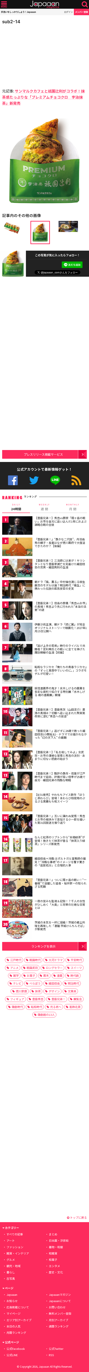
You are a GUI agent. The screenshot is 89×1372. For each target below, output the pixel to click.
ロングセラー (54, 968)
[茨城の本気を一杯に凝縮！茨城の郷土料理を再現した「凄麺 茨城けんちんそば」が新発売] (17, 930)
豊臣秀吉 (37, 999)
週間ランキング (58, 1326)
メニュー (4, 4)
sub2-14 (11, 21)
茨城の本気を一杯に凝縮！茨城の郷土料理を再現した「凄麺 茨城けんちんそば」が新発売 (60, 925)
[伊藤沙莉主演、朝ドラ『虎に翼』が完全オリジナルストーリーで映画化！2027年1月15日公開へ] (17, 632)
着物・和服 (56, 1247)
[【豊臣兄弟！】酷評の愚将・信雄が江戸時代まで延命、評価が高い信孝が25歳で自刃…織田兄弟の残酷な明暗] (17, 781)
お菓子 (31, 975)
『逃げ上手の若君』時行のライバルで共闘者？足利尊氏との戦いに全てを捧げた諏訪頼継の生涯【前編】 (60, 649)
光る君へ (55, 1007)
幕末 (46, 975)
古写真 (10, 1278)
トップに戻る (78, 1217)
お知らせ (12, 1301)
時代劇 (74, 975)
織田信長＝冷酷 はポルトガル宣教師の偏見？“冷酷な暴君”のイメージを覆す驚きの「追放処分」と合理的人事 (60, 861)
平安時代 (76, 960)
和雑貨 (53, 1253)
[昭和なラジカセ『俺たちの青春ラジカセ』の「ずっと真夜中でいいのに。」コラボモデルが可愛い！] (17, 675)
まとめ (53, 1234)
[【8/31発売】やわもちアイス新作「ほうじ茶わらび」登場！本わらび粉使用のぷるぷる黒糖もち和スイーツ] (17, 803)
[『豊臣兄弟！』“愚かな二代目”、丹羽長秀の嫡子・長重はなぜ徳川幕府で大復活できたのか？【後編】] (17, 547)
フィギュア (17, 999)
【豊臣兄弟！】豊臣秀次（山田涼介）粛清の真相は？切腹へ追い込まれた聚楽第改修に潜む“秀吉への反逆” (60, 712)
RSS (76, 480)
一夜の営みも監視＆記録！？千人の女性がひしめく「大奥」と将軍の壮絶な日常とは (60, 904)
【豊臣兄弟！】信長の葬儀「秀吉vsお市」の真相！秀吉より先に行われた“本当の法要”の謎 (61, 606)
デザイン (54, 991)
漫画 (59, 975)
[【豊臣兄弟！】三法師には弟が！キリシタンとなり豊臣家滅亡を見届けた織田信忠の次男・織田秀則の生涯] (17, 569)
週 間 (44, 507)
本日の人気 (13, 1326)
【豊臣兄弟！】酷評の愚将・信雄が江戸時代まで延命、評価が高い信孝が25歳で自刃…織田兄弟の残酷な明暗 (60, 776)
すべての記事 (14, 1234)
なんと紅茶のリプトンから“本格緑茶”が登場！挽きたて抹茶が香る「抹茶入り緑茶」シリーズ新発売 (60, 840)
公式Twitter (34, 480)
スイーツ (76, 968)
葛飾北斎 (75, 1007)
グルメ (10, 1260)
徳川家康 (21, 991)
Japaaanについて (60, 1301)
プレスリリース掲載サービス (43, 454)
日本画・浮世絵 (58, 1240)
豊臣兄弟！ (58, 999)
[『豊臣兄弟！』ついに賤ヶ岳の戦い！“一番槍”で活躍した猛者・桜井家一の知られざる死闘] (17, 888)
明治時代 (73, 983)
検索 (85, 4)
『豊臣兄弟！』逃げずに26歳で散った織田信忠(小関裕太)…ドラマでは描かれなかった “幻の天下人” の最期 (61, 734)
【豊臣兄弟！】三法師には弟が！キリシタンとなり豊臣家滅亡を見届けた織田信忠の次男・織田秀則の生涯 (60, 563)
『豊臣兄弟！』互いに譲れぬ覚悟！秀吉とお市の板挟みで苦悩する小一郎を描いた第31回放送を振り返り (60, 819)
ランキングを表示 (43, 946)
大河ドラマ (56, 960)
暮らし (10, 1272)
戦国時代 (35, 960)
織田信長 (54, 983)
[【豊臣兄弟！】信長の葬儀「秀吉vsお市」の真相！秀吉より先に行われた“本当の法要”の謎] (17, 611)
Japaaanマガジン (60, 1295)
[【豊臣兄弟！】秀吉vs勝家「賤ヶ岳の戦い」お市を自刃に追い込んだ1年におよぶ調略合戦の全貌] (17, 526)
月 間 (72, 507)
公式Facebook (13, 480)
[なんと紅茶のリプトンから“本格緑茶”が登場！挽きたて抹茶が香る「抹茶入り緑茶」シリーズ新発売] (17, 845)
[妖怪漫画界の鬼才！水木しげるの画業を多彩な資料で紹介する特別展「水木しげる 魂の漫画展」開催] (17, 696)
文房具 (72, 991)
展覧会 (77, 999)
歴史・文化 (56, 1272)
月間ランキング (16, 1333)
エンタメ (54, 1266)
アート (10, 1240)
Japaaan (44, 4)
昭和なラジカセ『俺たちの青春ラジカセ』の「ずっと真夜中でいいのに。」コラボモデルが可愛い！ (61, 670)
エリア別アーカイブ (19, 1320)
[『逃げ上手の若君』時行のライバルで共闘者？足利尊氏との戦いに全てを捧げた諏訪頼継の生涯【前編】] (17, 654)
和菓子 (53, 1260)
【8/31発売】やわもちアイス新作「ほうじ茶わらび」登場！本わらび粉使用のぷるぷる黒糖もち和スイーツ (60, 798)
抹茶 (38, 991)
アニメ (14, 968)
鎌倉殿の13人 (46, 1015)
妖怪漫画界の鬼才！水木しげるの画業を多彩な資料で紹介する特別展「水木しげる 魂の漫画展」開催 (60, 691)
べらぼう (35, 983)
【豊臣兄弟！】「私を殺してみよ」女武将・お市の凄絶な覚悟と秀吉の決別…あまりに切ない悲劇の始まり (60, 755)
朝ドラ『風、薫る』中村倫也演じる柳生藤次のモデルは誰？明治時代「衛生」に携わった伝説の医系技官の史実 (60, 585)
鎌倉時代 (17, 1007)
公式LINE (55, 480)
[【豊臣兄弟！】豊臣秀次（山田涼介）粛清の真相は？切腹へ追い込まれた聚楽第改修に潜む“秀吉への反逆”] (17, 718)
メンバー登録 (81, 11)
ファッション (14, 1247)
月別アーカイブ (58, 1320)
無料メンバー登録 (60, 1313)
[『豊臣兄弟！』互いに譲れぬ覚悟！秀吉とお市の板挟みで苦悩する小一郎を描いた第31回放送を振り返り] (17, 824)
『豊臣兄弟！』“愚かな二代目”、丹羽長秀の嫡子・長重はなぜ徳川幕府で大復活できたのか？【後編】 (60, 542)
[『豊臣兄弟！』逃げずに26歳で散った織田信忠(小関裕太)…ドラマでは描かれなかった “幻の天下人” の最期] (17, 739)
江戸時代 (15, 960)
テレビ (17, 983)
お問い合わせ (57, 1307)
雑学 (16, 975)
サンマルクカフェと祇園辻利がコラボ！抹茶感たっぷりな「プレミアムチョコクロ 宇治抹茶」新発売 (43, 97)
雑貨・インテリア (17, 1253)
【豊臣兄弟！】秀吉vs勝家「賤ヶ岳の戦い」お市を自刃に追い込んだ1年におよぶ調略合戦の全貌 (61, 521)
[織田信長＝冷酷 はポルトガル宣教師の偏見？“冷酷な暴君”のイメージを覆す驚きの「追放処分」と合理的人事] (17, 867)
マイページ (13, 1313)
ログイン (68, 11)
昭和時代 (36, 1007)
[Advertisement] (32, 55)
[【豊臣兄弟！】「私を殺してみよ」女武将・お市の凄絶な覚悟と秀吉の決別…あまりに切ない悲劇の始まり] (17, 760)
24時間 (16, 507)
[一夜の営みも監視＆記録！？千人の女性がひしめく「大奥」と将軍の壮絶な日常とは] (17, 909)
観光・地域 (13, 1266)
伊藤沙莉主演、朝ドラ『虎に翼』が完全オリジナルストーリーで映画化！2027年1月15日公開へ (61, 627)
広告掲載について (17, 1307)
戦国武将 (32, 968)
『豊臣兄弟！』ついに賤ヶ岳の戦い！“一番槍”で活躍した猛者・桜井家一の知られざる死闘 (60, 883)
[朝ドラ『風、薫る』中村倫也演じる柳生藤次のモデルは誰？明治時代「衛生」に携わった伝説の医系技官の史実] (17, 590)
